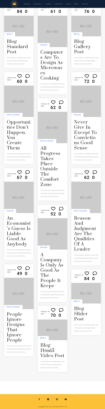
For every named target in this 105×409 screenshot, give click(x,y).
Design (43, 45)
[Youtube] (66, 399)
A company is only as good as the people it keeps (51, 270)
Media (10, 34)
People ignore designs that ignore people (16, 327)
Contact (85, 4)
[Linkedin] (57, 399)
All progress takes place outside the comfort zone (50, 166)
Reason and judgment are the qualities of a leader (85, 234)
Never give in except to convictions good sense (85, 135)
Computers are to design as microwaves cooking (51, 65)
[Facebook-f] (39, 399)
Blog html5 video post (52, 350)
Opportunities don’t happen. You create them (19, 135)
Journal (48, 4)
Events (68, 4)
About (76, 4)
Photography (13, 115)
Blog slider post (81, 314)
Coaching (36, 4)
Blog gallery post (82, 46)
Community (59, 4)
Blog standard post (17, 46)
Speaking (27, 4)
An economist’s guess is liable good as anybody (19, 231)
